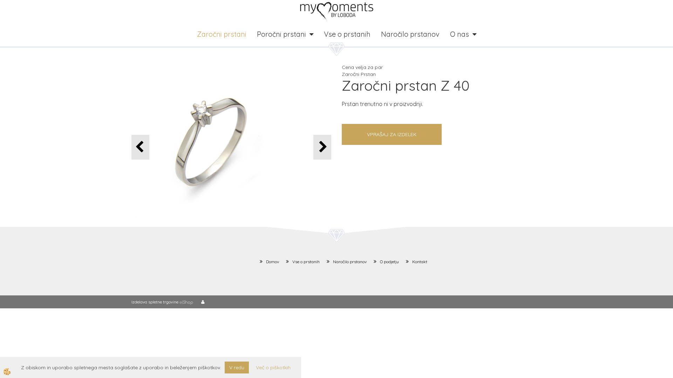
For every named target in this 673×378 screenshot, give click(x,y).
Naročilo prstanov (410, 34)
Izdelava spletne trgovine (154, 301)
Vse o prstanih (347, 34)
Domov (272, 261)
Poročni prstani (281, 34)
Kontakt (419, 261)
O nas (459, 34)
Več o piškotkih (273, 367)
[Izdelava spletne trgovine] (186, 301)
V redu (236, 367)
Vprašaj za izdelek (391, 134)
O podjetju (389, 261)
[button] (322, 147)
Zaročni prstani (221, 34)
